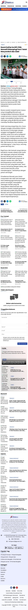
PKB (7, 204)
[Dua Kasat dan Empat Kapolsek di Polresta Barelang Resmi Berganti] (4, 498)
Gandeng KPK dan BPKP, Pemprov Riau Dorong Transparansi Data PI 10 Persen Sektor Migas (18, 439)
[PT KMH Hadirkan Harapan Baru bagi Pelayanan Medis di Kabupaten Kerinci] (7, 255)
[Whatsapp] (10, 56)
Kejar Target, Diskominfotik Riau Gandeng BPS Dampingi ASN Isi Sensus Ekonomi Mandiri (18, 401)
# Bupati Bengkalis (16, 554)
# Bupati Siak (12, 557)
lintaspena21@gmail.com (15, 541)
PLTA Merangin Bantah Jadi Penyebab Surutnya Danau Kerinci (6, 246)
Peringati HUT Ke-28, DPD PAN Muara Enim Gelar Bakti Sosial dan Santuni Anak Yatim (17, 379)
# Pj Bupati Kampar (6, 554)
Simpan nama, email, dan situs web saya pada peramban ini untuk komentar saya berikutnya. (14, 339)
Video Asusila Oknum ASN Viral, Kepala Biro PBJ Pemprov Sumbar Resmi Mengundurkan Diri (18, 471)
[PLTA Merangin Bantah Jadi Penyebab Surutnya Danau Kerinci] (7, 239)
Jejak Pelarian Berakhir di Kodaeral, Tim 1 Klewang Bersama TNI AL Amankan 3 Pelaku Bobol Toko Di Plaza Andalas (17, 461)
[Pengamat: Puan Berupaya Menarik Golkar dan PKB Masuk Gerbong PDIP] (7, 274)
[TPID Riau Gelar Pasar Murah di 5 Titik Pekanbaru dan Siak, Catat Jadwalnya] (4, 428)
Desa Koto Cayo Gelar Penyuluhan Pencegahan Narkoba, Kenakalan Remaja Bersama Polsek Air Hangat (21, 246)
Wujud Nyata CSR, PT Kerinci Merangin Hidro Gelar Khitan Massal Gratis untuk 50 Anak (6, 230)
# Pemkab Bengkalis (15, 561)
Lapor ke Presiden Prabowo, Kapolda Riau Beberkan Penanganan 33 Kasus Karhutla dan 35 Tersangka (18, 490)
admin (2, 54)
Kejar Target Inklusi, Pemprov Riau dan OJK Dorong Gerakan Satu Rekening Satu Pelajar (18, 411)
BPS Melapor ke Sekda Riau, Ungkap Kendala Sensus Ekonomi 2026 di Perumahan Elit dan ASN (17, 420)
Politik (4, 359)
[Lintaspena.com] (7, 2)
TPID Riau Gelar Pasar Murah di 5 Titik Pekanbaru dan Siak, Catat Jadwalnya (18, 430)
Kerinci (2, 44)
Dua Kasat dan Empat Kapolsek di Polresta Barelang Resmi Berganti (18, 499)
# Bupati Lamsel (5, 561)
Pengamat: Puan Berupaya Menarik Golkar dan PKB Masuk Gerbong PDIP (7, 281)
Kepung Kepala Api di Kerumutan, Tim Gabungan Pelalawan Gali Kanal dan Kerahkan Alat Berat (17, 480)
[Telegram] (7, 56)
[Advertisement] (14, 25)
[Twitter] (5, 56)
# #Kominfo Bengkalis (6, 559)
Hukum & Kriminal (14, 458)
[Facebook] (2, 56)
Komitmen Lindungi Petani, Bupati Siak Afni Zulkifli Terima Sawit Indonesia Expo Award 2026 (18, 449)
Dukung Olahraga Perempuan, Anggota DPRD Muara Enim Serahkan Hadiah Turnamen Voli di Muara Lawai (18, 387)
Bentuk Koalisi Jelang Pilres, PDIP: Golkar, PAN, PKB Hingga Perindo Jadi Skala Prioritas (21, 281)
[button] (26, 2)
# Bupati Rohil (4, 557)
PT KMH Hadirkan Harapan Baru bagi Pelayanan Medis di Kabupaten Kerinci (6, 262)
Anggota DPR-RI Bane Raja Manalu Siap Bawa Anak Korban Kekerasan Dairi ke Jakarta (14, 362)
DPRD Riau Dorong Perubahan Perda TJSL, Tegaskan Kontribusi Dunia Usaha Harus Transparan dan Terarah (18, 370)
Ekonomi (12, 398)
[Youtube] (17, 588)
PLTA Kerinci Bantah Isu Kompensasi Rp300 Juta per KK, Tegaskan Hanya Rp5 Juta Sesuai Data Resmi (21, 262)
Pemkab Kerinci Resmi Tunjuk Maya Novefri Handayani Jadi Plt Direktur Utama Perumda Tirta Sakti (20, 230)
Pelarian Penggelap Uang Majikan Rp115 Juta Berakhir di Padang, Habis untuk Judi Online (17, 509)
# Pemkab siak (17, 559)
